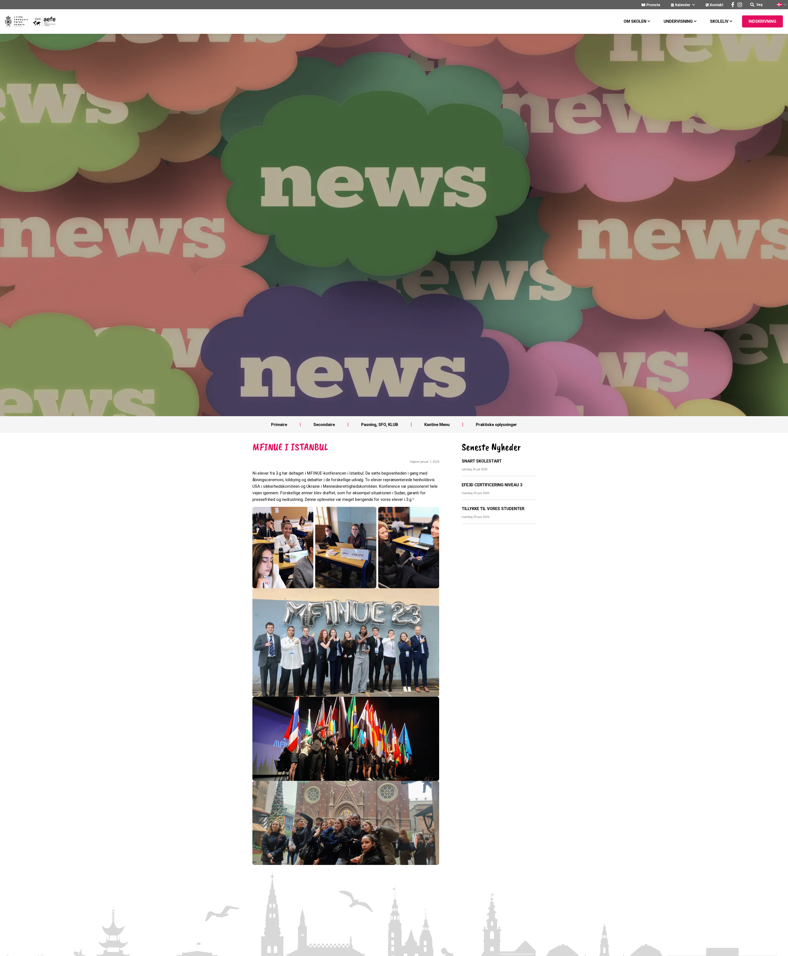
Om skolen (635, 21)
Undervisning (678, 21)
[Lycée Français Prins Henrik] (16, 21)
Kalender (683, 5)
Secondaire (324, 424)
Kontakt (716, 5)
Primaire (279, 424)
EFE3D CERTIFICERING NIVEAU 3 (492, 484)
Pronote (653, 5)
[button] (781, 4)
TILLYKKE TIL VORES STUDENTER (493, 508)
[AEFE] (41, 21)
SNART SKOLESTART (482, 461)
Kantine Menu (437, 424)
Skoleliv (719, 21)
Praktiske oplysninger (496, 424)
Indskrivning (762, 21)
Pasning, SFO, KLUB (379, 424)
